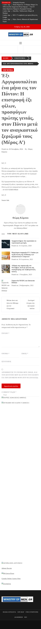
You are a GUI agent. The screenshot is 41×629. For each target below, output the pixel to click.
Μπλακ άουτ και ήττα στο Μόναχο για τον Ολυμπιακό (12, 304)
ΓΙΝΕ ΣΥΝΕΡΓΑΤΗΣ (32, 612)
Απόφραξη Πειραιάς (14, 2)
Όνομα (5, 353)
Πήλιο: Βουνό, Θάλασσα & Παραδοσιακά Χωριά (20, 20)
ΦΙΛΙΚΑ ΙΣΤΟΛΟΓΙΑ (9, 612)
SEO (25, 617)
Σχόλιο (5, 333)
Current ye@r (9, 392)
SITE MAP (21, 612)
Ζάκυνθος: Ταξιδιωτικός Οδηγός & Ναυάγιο (18, 12)
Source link (5, 200)
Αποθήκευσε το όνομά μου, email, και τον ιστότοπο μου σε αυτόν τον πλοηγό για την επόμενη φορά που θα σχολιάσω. (20, 375)
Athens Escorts (7, 568)
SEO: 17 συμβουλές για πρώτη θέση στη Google (20, 16)
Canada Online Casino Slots (11, 578)
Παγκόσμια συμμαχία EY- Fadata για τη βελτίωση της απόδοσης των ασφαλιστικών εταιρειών (25, 254)
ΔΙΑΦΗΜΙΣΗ (19, 617)
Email (25, 353)
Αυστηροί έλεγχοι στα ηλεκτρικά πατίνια (30, 304)
